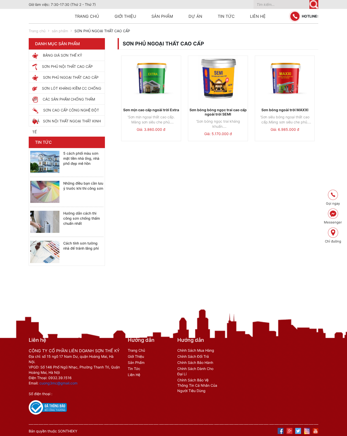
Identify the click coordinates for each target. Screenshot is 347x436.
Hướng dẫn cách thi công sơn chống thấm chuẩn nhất (81, 218)
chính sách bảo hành (195, 362)
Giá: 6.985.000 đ (285, 129)
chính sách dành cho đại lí (195, 371)
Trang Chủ (136, 350)
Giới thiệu (125, 16)
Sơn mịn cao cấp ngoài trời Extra (151, 110)
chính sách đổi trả (193, 356)
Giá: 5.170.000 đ (218, 134)
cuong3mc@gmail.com (58, 383)
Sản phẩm (162, 16)
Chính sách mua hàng (195, 350)
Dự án (195, 16)
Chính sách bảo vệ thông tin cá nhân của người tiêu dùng (197, 385)
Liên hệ (258, 16)
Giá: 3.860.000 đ (151, 129)
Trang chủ (87, 16)
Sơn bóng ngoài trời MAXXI (284, 110)
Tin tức (226, 16)
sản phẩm (60, 31)
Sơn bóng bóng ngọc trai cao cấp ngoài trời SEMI (218, 112)
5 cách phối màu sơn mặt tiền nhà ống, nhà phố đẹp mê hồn (81, 158)
